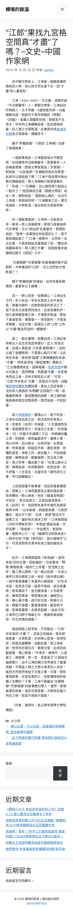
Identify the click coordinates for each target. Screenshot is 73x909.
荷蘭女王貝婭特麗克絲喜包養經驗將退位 (34, 843)
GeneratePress (37, 903)
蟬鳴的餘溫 (17, 9)
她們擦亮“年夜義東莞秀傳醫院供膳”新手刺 (35, 849)
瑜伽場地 (24, 415)
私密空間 (54, 367)
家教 (25, 386)
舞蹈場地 (12, 386)
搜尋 (9, 763)
